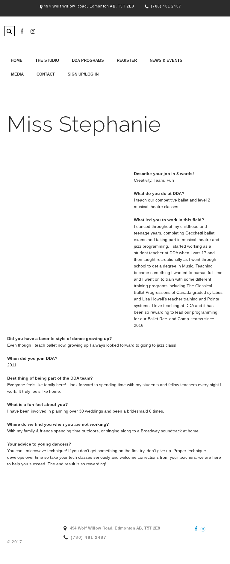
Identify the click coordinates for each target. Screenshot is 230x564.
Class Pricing (105, 73)
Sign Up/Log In (83, 74)
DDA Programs (88, 60)
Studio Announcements (153, 81)
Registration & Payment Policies (122, 81)
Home (16, 60)
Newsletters (143, 73)
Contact (46, 74)
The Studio (47, 60)
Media (17, 74)
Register (127, 60)
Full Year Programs (71, 81)
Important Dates (28, 81)
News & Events (166, 60)
